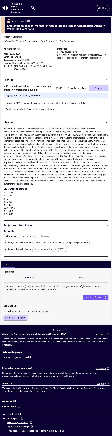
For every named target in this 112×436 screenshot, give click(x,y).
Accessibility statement (17, 422)
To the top (58, 330)
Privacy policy (13, 418)
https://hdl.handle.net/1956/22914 (28, 63)
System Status (9, 407)
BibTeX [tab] (82, 277)
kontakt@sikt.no (56, 431)
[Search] (33, 8)
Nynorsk (17, 357)
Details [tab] (9, 265)
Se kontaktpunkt (17, 318)
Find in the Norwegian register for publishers (77, 58)
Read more (101, 334)
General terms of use (77, 88)
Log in (101, 8)
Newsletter (12, 414)
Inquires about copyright (18, 426)
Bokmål (7, 357)
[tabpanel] (56, 287)
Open (97, 88)
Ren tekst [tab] (29, 277)
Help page (7, 401)
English (28, 357)
